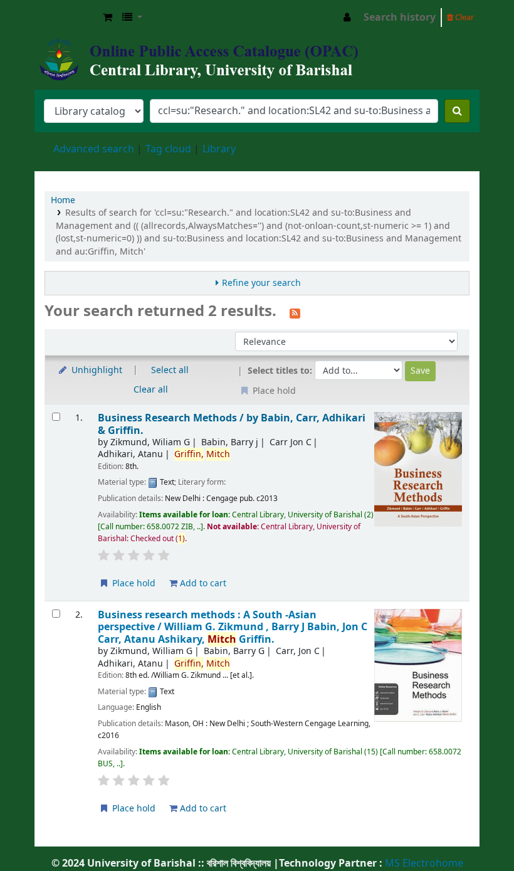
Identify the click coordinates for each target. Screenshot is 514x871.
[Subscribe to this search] (295, 312)
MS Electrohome (422, 863)
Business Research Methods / (231, 424)
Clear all (151, 389)
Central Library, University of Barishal (66, 17)
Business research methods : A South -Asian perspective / (232, 627)
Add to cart (201, 583)
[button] (107, 17)
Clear (463, 17)
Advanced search (93, 149)
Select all (170, 370)
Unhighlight (95, 370)
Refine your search (261, 283)
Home (63, 200)
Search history (400, 17)
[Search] (457, 111)
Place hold (132, 583)
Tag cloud (168, 149)
